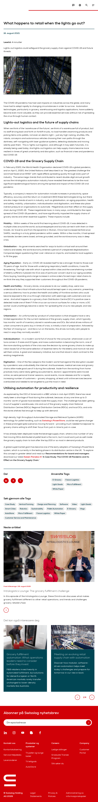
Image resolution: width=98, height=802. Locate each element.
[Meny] (93, 5)
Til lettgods (31, 761)
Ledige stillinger (59, 749)
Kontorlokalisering (13, 749)
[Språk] (80, 5)
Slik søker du (57, 763)
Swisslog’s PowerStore (53, 420)
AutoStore (31, 766)
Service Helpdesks (12, 755)
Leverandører (10, 760)
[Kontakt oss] (73, 5)
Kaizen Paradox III (33, 457)
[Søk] (86, 5)
